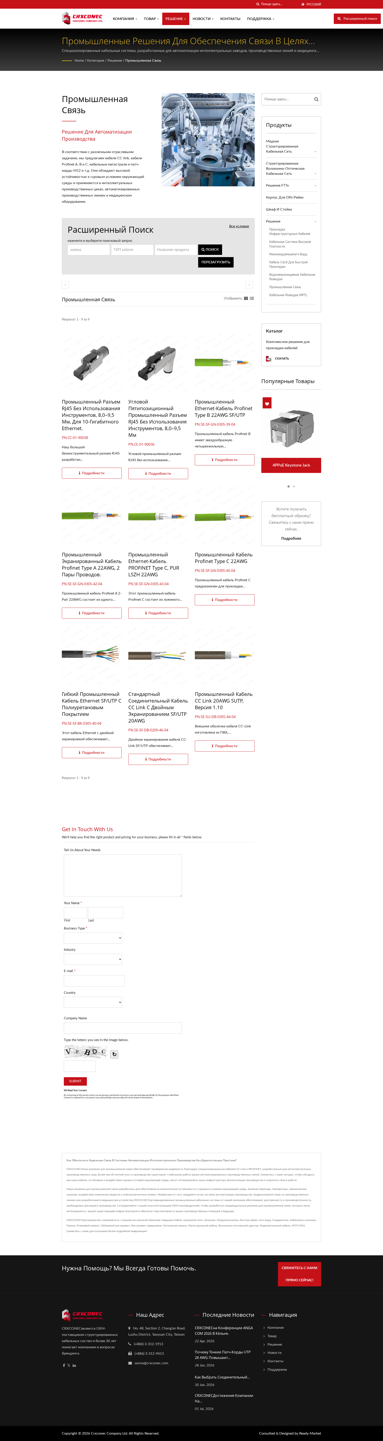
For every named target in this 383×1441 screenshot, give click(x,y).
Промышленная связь (143, 60)
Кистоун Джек (248, 1220)
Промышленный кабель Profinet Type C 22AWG (224, 557)
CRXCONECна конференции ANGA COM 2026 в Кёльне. (224, 1330)
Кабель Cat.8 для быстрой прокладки (288, 265)
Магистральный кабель (202, 1225)
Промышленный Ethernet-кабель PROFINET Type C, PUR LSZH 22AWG (153, 564)
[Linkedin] (74, 1365)
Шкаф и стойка (279, 209)
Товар (150, 19)
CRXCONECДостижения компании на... (224, 1398)
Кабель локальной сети (188, 1220)
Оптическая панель (175, 1225)
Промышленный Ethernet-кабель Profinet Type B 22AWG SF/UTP (223, 408)
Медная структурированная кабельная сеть (282, 146)
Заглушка (209, 1220)
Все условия (239, 226)
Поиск (212, 249)
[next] (249, 285)
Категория (95, 60)
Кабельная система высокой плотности (290, 244)
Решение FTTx (277, 185)
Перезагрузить (215, 262)
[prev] (65, 285)
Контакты (230, 19)
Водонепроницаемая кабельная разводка (292, 277)
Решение (175, 19)
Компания (124, 19)
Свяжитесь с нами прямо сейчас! (299, 1274)
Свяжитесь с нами (77, 1231)
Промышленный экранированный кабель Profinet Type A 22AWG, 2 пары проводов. (92, 564)
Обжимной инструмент (115, 1225)
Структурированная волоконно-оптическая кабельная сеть (285, 168)
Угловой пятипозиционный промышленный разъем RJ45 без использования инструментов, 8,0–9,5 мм (157, 418)
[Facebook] (64, 1365)
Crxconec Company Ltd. (109, 1433)
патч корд (265, 1220)
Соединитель (280, 1220)
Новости (202, 19)
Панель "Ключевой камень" (83, 1225)
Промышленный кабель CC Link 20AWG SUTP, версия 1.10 (224, 701)
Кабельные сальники (303, 1220)
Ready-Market (310, 1433)
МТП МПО (298, 1225)
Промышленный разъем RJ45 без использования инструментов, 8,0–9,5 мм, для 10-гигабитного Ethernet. (91, 414)
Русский (314, 4)
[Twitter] (68, 1365)
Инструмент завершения (146, 1225)
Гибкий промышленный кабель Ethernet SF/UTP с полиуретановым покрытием (91, 704)
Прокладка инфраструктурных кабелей (289, 232)
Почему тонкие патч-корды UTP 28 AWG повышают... (223, 1355)
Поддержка (259, 19)
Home (79, 60)
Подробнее (291, 538)
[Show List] (252, 298)
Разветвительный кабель (275, 1225)
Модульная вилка (227, 1220)
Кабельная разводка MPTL (288, 295)
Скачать (281, 358)
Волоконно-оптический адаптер (238, 1225)
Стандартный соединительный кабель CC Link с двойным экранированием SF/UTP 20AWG (158, 707)
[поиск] (257, 4)
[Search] (316, 99)
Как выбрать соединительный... (222, 1377)
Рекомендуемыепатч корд (288, 254)
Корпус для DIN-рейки (284, 197)
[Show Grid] (246, 298)
